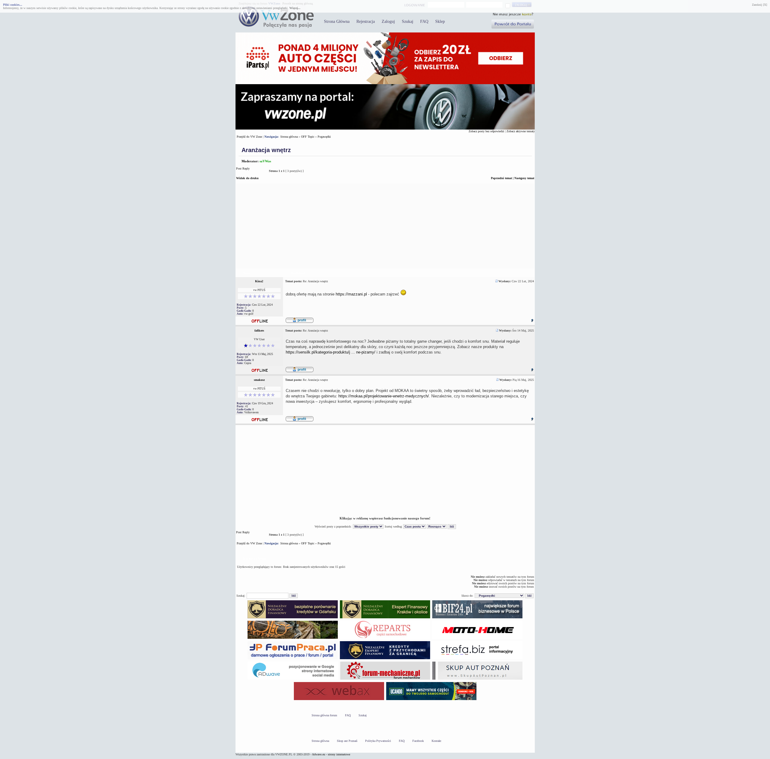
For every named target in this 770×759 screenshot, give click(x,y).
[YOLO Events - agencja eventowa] (292, 638)
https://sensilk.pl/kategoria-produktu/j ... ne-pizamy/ (330, 352)
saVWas (265, 161)
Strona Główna (337, 21)
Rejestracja (365, 21)
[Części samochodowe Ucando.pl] (431, 700)
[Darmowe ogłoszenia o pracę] (292, 659)
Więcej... (294, 8)
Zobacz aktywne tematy (521, 131)
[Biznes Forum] (477, 618)
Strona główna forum (324, 715)
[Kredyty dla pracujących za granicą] (385, 659)
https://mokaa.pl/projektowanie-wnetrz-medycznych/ (383, 396)
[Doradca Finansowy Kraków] (385, 618)
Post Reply (243, 168)
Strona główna (289, 136)
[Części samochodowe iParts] (385, 83)
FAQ (424, 21)
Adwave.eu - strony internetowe (331, 754)
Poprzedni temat (501, 178)
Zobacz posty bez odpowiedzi (486, 131)
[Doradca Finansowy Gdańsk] (292, 618)
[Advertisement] (385, 226)
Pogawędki (324, 136)
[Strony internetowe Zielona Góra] (292, 679)
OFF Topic (307, 136)
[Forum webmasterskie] (339, 700)
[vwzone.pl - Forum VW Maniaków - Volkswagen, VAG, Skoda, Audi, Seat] (276, 27)
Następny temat (524, 178)
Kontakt (436, 740)
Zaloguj (388, 21)
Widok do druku (247, 178)
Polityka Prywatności (378, 740)
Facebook (418, 740)
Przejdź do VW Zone (249, 136)
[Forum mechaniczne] (385, 679)
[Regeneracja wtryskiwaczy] (385, 638)
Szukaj (407, 21)
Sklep (440, 21)
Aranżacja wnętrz (266, 150)
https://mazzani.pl (351, 294)
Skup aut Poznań (347, 740)
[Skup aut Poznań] (477, 638)
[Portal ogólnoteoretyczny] (477, 659)
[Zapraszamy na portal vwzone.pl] (385, 128)
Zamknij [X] (759, 4)
